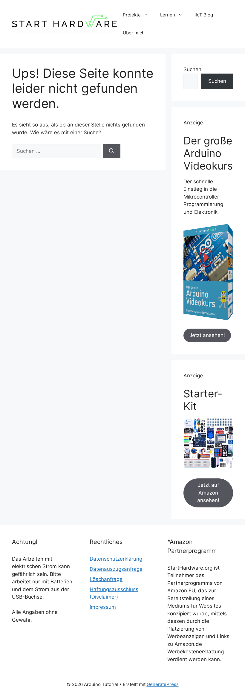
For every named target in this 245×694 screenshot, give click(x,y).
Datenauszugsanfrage (116, 569)
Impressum (103, 607)
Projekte (132, 15)
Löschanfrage (106, 579)
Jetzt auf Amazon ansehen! (208, 492)
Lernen (167, 15)
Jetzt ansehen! (207, 335)
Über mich (134, 33)
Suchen (192, 69)
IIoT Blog (204, 15)
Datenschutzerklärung (116, 559)
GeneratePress (163, 684)
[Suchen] (111, 151)
